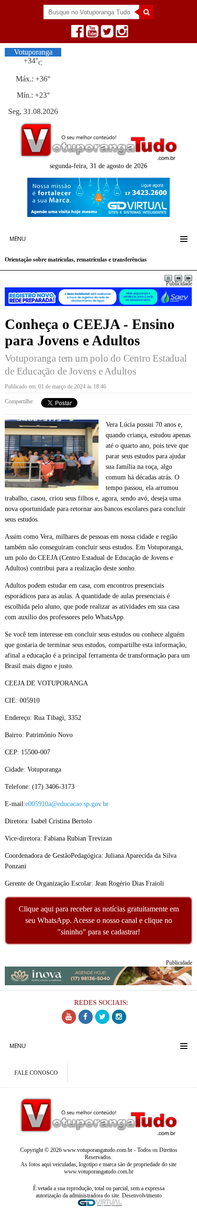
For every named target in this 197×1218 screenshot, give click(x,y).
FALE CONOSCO (36, 1073)
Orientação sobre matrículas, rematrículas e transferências (76, 259)
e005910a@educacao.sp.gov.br (67, 804)
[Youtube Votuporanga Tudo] (91, 34)
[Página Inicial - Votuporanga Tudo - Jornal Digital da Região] (98, 157)
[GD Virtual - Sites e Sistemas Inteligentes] (98, 214)
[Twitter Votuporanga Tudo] (105, 34)
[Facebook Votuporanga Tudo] (76, 34)
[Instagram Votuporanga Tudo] (120, 34)
